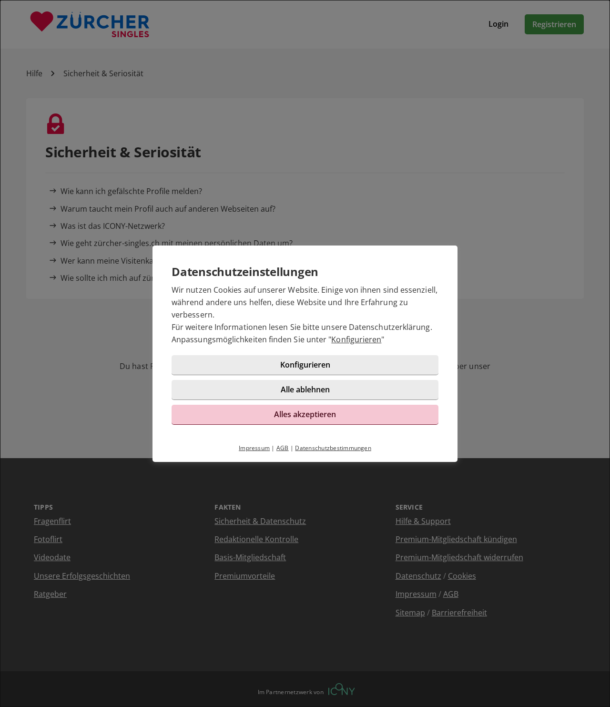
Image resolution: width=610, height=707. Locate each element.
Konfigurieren (356, 339)
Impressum (254, 448)
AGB (282, 448)
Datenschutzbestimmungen (333, 448)
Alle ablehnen (305, 389)
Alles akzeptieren (305, 414)
